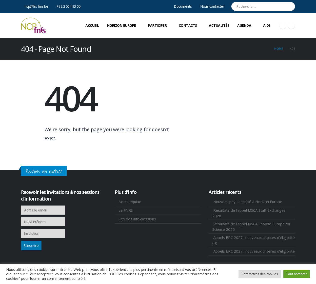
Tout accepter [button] (296, 274)
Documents (183, 6)
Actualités (219, 25)
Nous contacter (212, 6)
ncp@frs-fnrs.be (36, 6)
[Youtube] (282, 25)
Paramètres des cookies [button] (259, 274)
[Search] (288, 6)
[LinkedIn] (291, 25)
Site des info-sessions (137, 218)
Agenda (244, 25)
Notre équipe (129, 201)
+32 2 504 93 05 (69, 6)
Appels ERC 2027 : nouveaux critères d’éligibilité (254, 251)
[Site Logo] (33, 25)
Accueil (92, 25)
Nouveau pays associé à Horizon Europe (247, 201)
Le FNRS (125, 210)
